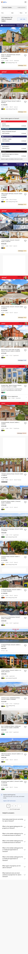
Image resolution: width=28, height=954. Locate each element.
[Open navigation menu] (25, 2)
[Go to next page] (19, 805)
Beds (12, 13)
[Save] (26, 13)
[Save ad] (25, 55)
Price (2, 13)
